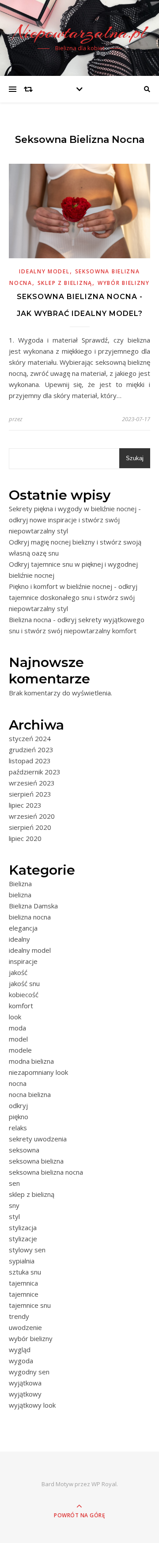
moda (17, 1027)
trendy (19, 1316)
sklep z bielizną (65, 283)
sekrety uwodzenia (38, 1138)
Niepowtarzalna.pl (80, 32)
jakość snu (24, 983)
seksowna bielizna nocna (46, 1172)
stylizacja (23, 1227)
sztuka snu (25, 1271)
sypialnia (21, 1260)
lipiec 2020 (25, 838)
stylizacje (23, 1238)
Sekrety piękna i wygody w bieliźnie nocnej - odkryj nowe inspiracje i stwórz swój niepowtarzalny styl (75, 519)
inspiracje (23, 961)
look (15, 1016)
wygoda (21, 1360)
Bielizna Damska (33, 905)
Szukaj (135, 458)
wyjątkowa (25, 1382)
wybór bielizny (124, 283)
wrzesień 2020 (32, 816)
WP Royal (104, 1484)
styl (14, 1216)
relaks (18, 1127)
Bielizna (20, 883)
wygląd (19, 1349)
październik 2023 (35, 771)
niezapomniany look (38, 1072)
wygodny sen (29, 1371)
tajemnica (23, 1283)
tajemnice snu (30, 1305)
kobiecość (23, 994)
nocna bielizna (30, 1094)
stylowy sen (27, 1249)
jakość (18, 972)
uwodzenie (25, 1327)
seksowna (24, 1149)
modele (20, 1050)
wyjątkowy (25, 1393)
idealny (19, 939)
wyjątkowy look (32, 1405)
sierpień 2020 (30, 827)
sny (14, 1205)
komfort (21, 1005)
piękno (18, 1116)
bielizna (20, 894)
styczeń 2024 (30, 738)
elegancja (23, 927)
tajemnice (23, 1294)
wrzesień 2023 (32, 782)
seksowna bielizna (36, 1160)
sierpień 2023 (30, 793)
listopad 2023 (30, 760)
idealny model (44, 271)
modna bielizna (31, 1061)
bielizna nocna (30, 916)
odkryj (18, 1105)
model (18, 1038)
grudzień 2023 (31, 749)
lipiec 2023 (25, 805)
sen (14, 1183)
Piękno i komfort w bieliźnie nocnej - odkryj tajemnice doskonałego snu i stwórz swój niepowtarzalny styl (73, 597)
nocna (17, 1083)
